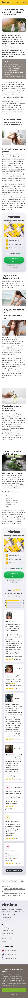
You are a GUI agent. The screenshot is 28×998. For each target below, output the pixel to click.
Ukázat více (18, 656)
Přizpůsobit (14, 994)
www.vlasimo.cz (10, 950)
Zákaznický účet (10, 958)
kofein (4, 426)
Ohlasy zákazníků (8, 933)
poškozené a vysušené (9, 346)
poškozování (10, 112)
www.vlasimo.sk (10, 954)
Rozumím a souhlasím (14, 990)
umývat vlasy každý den (14, 360)
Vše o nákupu (6, 936)
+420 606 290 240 (9, 917)
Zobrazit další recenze (14, 870)
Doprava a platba (7, 938)
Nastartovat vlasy (12, 260)
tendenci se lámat (14, 169)
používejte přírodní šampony (11, 416)
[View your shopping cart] (17, 2)
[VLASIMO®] (5, 2)
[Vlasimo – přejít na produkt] (14, 230)
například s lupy (14, 433)
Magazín (7, 886)
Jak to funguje (6, 928)
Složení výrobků (7, 930)
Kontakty (5, 941)
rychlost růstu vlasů (15, 281)
